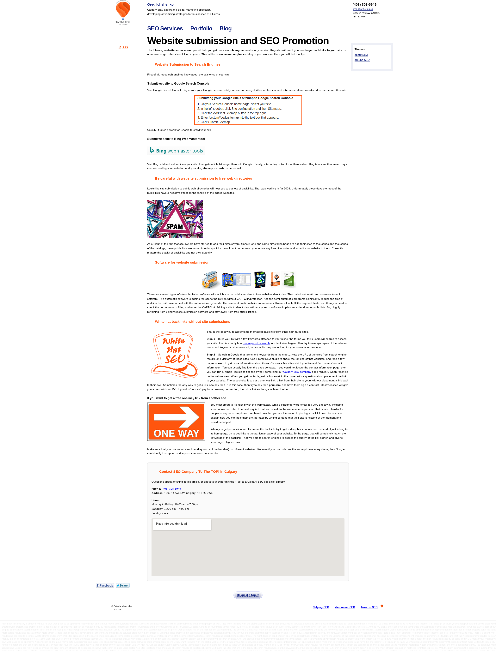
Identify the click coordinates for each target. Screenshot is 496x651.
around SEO (362, 59)
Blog (226, 28)
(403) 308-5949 (171, 488)
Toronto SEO (369, 607)
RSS (125, 47)
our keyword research (256, 343)
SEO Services (165, 28)
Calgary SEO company (297, 371)
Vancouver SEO (345, 607)
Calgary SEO (321, 607)
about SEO (361, 54)
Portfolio (201, 28)
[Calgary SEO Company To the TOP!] (123, 12)
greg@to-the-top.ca (363, 9)
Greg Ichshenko (160, 4)
